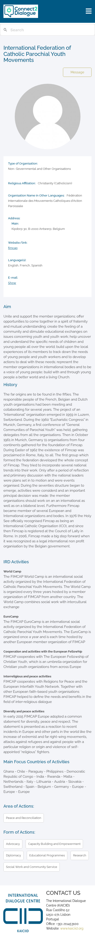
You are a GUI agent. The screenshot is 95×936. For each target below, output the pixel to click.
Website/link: (17, 242)
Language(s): (17, 260)
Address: (14, 218)
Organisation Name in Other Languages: (36, 195)
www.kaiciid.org (71, 928)
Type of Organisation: (23, 163)
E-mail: (13, 277)
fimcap (13, 248)
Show (12, 283)
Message (77, 72)
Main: (15, 223)
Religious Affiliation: (22, 183)
